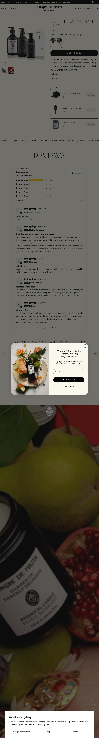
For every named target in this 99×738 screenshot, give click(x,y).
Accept (48, 731)
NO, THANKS (69, 386)
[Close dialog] (85, 346)
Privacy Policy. (45, 724)
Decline (75, 731)
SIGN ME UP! (69, 379)
